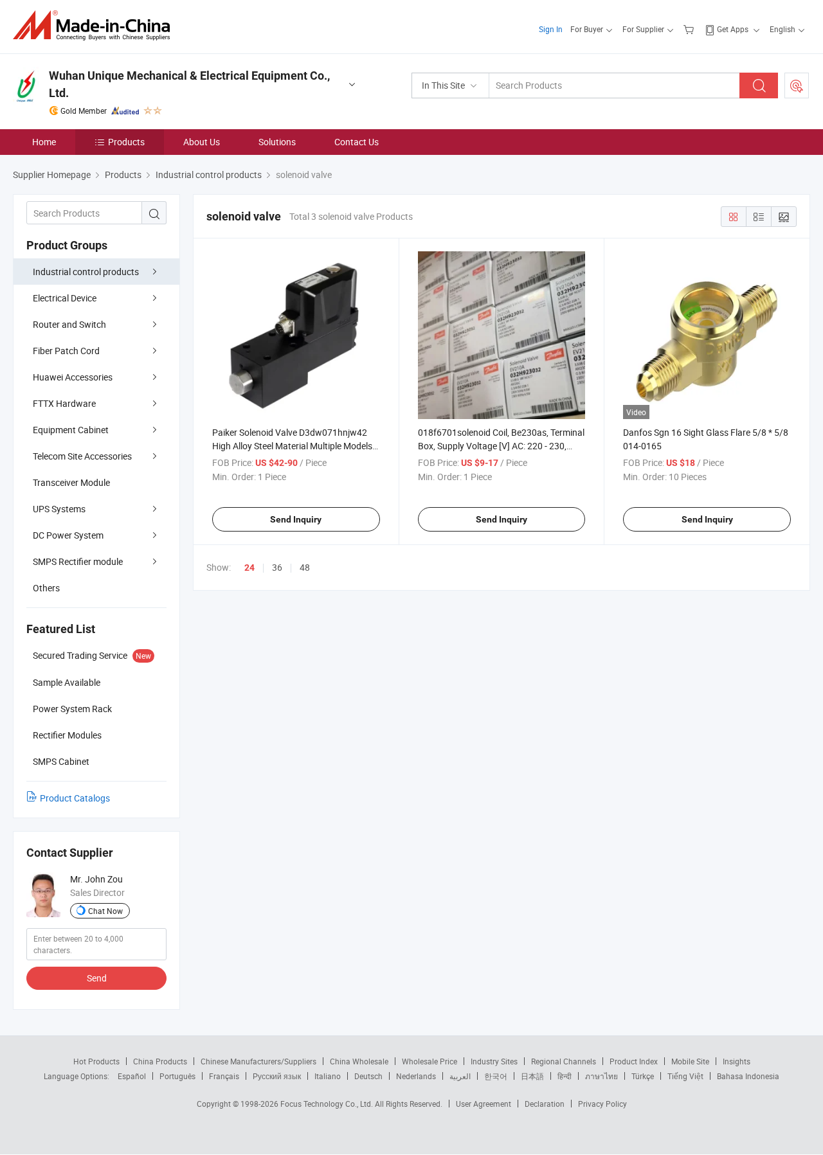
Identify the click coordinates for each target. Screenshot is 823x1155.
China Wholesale (359, 1061)
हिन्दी (564, 1076)
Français (224, 1076)
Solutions (277, 142)
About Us (201, 142)
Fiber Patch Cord (66, 351)
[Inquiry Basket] (690, 29)
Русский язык (277, 1076)
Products (126, 142)
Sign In (551, 29)
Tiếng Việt (685, 1076)
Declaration (545, 1103)
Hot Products (96, 1061)
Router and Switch (69, 324)
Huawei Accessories (73, 377)
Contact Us (356, 142)
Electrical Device (64, 298)
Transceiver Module (71, 482)
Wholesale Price (429, 1061)
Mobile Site (690, 1061)
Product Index (634, 1061)
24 (249, 567)
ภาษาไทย (601, 1076)
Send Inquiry (295, 519)
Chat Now (105, 911)
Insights (736, 1061)
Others (46, 588)
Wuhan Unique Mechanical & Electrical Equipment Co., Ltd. (189, 84)
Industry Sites (494, 1061)
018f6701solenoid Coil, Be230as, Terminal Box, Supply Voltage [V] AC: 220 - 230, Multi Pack (501, 445)
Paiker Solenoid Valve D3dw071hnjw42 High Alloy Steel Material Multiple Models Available (292, 445)
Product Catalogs (75, 798)
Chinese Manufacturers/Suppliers (258, 1061)
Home (44, 142)
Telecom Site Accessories (82, 456)
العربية (460, 1076)
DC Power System (68, 535)
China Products (160, 1061)
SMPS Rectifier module (78, 561)
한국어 (495, 1076)
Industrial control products (86, 271)
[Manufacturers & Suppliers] (95, 25)
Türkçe (642, 1076)
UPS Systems (59, 509)
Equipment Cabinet (71, 430)
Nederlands (416, 1076)
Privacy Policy (602, 1103)
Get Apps (732, 29)
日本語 (532, 1076)
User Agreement (483, 1103)
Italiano (327, 1076)
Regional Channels (563, 1061)
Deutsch (368, 1076)
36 (277, 567)
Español (132, 1076)
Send (97, 978)
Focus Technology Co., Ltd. (327, 1103)
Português (177, 1076)
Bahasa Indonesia (748, 1076)
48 (305, 567)
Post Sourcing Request (796, 85)
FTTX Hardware (64, 403)
